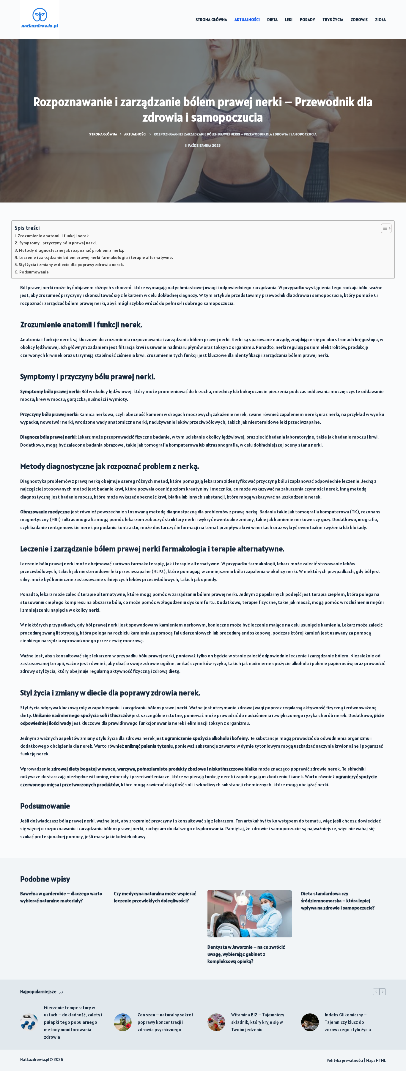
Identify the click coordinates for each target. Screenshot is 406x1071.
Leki (288, 19)
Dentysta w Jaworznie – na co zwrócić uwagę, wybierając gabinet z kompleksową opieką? (246, 954)
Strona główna (211, 19)
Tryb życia (332, 19)
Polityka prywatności (345, 1060)
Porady (307, 19)
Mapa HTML (376, 1060)
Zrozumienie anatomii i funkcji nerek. (54, 235)
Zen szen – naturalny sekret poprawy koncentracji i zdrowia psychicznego (165, 1022)
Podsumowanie (34, 272)
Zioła (380, 19)
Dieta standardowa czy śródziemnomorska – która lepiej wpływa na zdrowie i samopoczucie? (338, 900)
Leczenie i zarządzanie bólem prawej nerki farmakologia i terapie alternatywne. (96, 257)
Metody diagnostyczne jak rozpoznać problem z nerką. (71, 250)
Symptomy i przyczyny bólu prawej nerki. (58, 243)
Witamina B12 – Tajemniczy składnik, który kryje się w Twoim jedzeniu (257, 1022)
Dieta (272, 19)
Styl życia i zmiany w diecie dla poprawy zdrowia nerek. (71, 264)
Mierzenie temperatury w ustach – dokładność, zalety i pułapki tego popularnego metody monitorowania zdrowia (73, 1022)
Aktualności (247, 19)
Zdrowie (359, 19)
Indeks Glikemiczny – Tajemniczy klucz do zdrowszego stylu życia (348, 1022)
